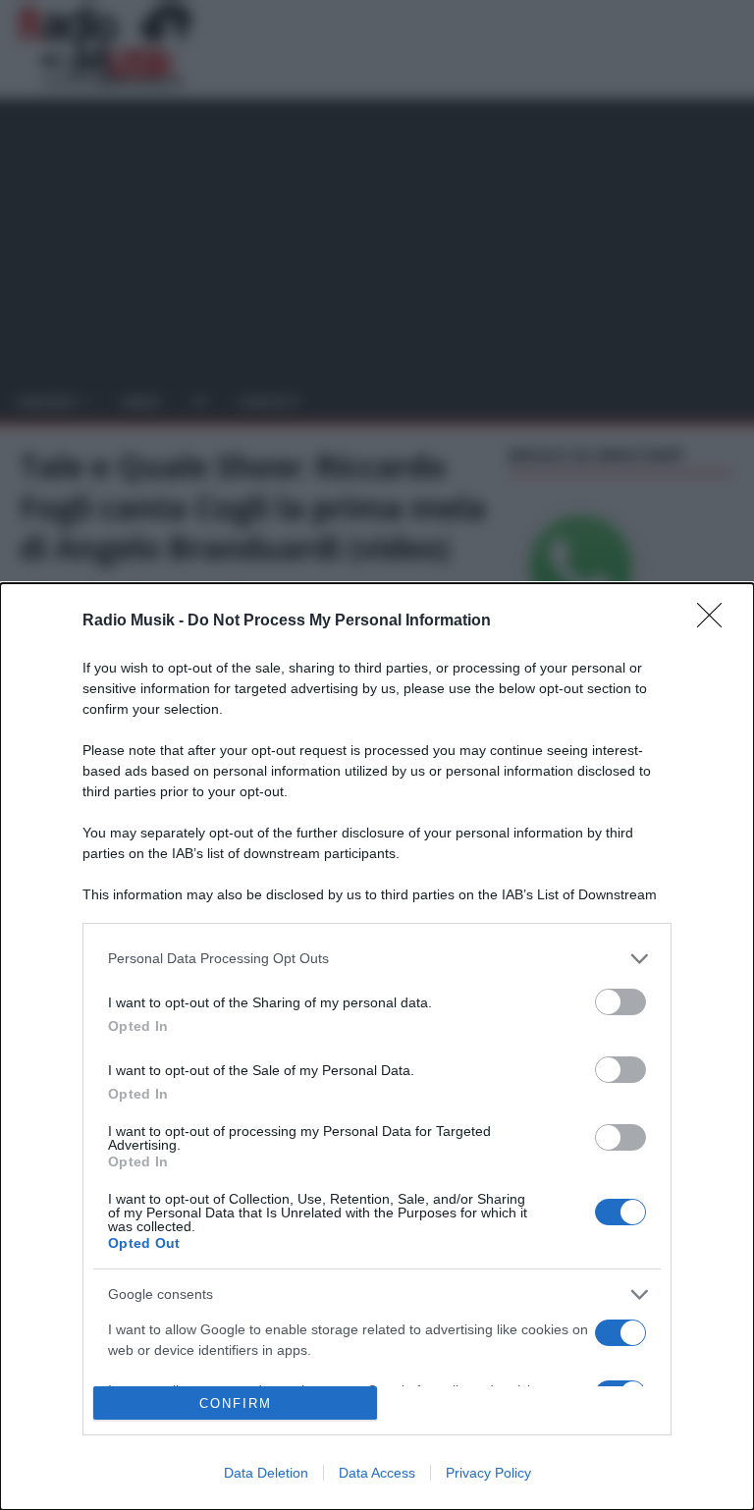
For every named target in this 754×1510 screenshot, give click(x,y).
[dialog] (377, 1046)
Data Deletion (266, 1473)
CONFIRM (235, 1403)
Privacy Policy (488, 1473)
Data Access (377, 1473)
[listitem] (377, 958)
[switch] (620, 1002)
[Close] (715, 621)
